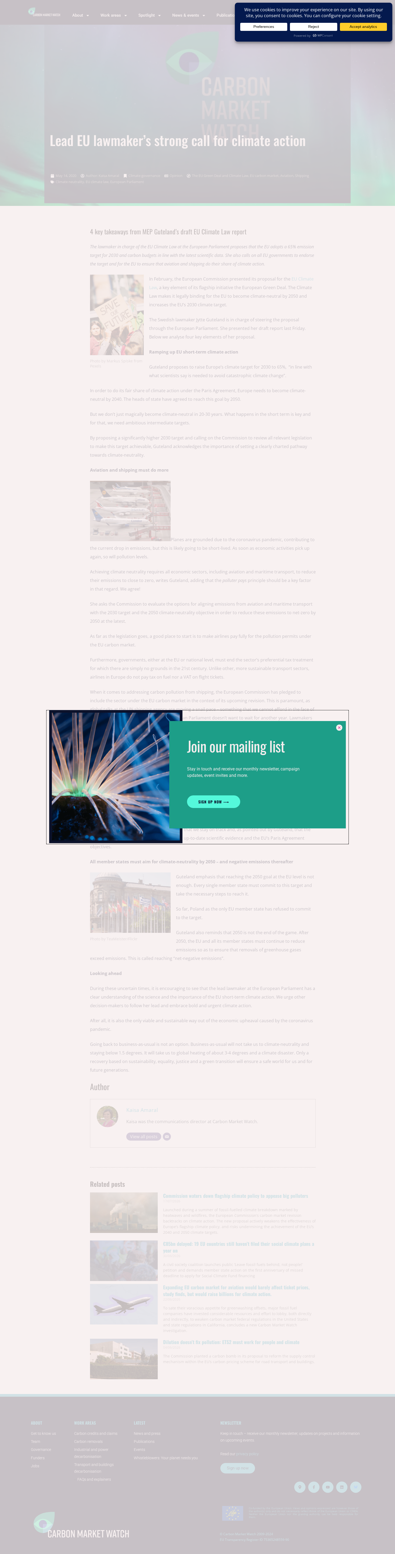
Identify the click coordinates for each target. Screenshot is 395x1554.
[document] (197, 777)
